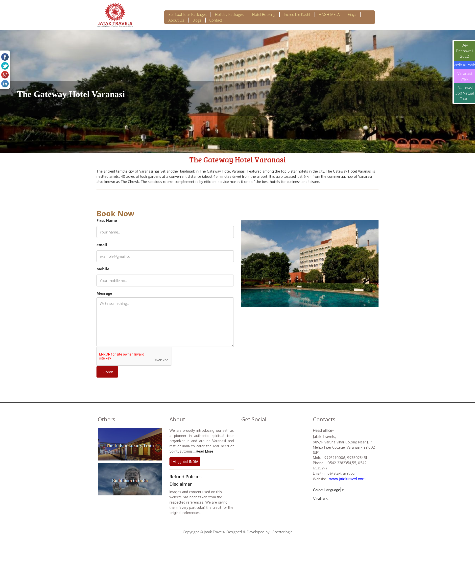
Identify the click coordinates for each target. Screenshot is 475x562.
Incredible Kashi (297, 14)
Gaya (352, 14)
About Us (176, 20)
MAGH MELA (329, 14)
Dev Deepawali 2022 (464, 51)
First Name (106, 220)
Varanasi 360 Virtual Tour (464, 93)
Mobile (102, 268)
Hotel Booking (263, 14)
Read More (204, 451)
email (101, 244)
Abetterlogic (282, 531)
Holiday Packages (229, 14)
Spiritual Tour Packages (187, 14)
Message (104, 293)
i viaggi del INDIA (184, 461)
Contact (215, 20)
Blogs (196, 20)
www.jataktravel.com (347, 479)
